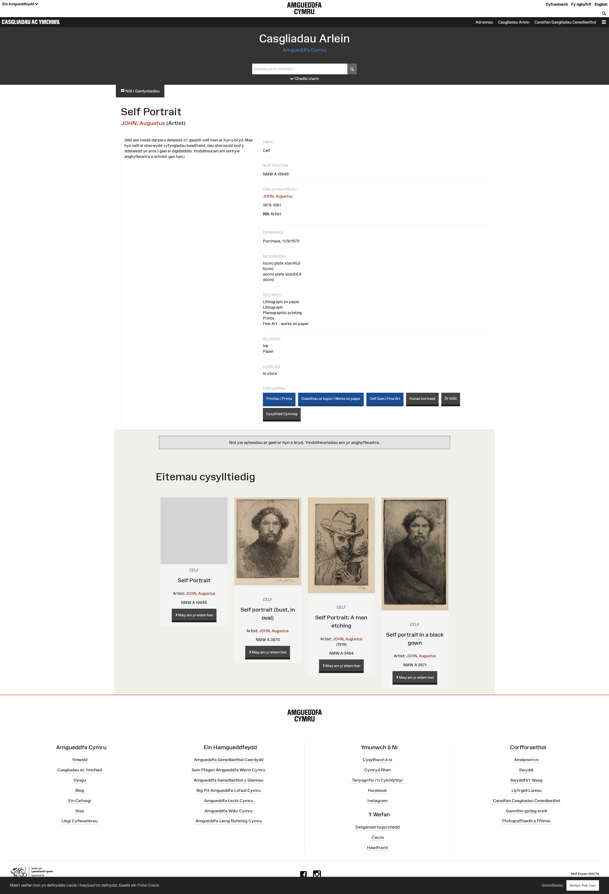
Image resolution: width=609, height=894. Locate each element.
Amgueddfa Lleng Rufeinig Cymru (229, 821)
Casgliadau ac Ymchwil (31, 21)
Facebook (377, 790)
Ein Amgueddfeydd (18, 4)
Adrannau (484, 22)
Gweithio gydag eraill (526, 810)
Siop (79, 810)
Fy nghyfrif (581, 4)
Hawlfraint (377, 847)
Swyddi (526, 770)
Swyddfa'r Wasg (526, 780)
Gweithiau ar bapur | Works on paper (330, 399)
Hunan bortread (422, 399)
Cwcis (377, 837)
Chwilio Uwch (306, 78)
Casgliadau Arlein (513, 22)
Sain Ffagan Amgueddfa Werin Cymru (228, 770)
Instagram (377, 800)
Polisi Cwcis (148, 885)
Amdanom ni (526, 759)
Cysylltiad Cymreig (281, 414)
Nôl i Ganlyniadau (141, 91)
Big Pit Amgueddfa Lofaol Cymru (228, 790)
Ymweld (79, 759)
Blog (79, 790)
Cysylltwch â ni (377, 759)
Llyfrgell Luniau (526, 790)
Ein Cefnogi (79, 800)
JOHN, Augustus (143, 123)
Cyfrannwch (557, 4)
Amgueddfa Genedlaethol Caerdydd (228, 759)
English (600, 4)
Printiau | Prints (279, 399)
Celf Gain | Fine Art (385, 399)
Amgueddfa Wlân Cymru (228, 810)
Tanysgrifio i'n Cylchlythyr (377, 780)
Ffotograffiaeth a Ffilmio (526, 821)
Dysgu (80, 780)
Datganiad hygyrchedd (377, 827)
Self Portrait (194, 580)
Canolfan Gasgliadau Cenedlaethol (565, 22)
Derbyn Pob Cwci (583, 885)
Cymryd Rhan (377, 770)
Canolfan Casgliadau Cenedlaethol (526, 800)
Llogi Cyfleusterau (80, 821)
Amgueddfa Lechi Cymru (228, 800)
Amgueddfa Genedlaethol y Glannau (228, 780)
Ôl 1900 (451, 399)
